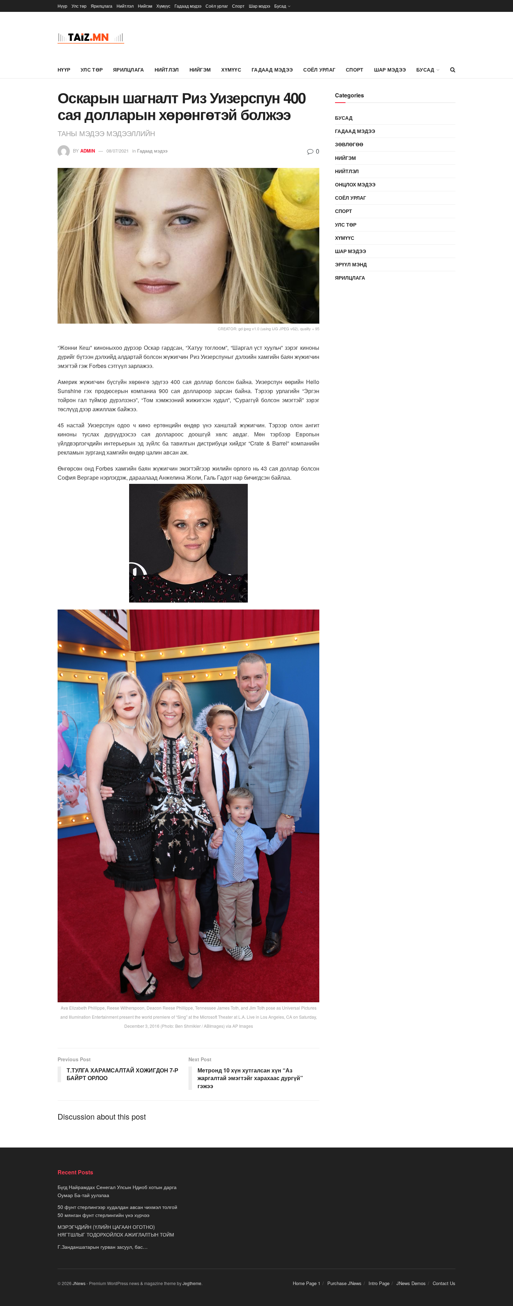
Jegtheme (192, 1283)
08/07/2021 (117, 150)
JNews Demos (411, 1283)
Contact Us (444, 1283)
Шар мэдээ (259, 6)
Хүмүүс (163, 6)
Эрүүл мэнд (351, 264)
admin (87, 150)
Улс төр (79, 6)
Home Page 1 (306, 1283)
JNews (79, 1283)
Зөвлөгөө (349, 144)
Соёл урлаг (217, 6)
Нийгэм (145, 6)
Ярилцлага (101, 6)
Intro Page (379, 1283)
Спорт (238, 6)
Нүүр (62, 6)
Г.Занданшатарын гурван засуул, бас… (103, 1246)
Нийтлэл (125, 6)
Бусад (280, 6)
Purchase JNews (344, 1283)
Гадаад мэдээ (187, 6)
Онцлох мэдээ (355, 184)
